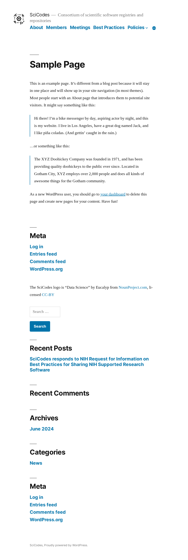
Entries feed (43, 254)
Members (56, 27)
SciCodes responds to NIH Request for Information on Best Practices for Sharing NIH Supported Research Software (89, 364)
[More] (154, 28)
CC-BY (48, 294)
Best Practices (108, 27)
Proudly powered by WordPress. (66, 545)
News (36, 463)
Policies (136, 27)
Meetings (80, 27)
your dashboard (112, 194)
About (36, 27)
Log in (36, 246)
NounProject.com (133, 287)
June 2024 (42, 429)
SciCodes (39, 14)
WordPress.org (46, 269)
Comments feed (48, 261)
